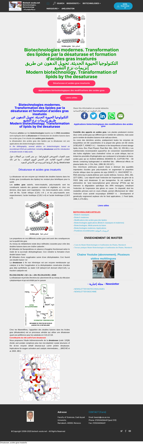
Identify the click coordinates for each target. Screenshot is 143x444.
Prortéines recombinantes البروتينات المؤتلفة (91, 231)
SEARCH (60, 3)
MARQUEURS (52, 9)
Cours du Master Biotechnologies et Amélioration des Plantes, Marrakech (100, 245)
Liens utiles (71, 98)
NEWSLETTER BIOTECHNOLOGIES (89, 289)
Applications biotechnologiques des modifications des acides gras (72, 90)
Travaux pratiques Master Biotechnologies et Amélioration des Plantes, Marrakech (103, 247)
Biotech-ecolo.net (31, 6)
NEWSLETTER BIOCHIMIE (85, 292)
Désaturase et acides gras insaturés (71, 83)
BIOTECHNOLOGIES (91, 3)
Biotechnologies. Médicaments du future (90, 225)
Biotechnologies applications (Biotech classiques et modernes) (99, 223)
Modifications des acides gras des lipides (90, 220)
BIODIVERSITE (73, 3)
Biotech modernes (81, 217)
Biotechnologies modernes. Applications (90, 228)
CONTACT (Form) (97, 412)
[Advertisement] (103, 308)
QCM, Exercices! (125, 6)
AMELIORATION (68, 9)
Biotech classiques (81, 215)
